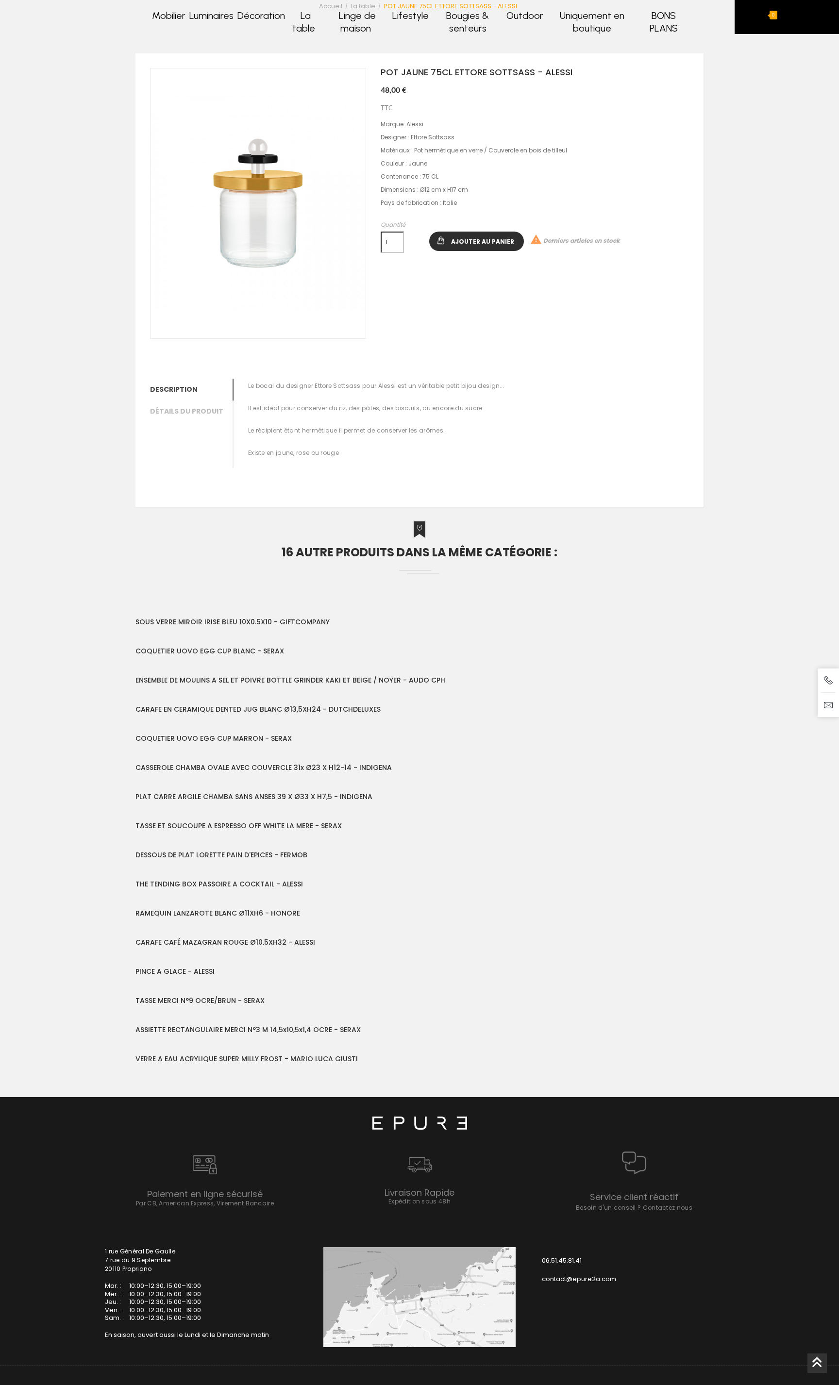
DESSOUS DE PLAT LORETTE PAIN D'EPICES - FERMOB (221, 855)
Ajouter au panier (482, 241)
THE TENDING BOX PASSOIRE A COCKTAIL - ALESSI (219, 884)
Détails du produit (186, 411)
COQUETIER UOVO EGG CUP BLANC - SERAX (209, 651)
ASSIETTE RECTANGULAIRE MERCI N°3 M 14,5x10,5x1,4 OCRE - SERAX (248, 1030)
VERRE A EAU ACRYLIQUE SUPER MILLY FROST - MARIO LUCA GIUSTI (246, 1059)
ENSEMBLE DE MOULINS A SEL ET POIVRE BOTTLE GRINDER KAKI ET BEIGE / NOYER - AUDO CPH (290, 680)
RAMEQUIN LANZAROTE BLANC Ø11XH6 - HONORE (217, 913)
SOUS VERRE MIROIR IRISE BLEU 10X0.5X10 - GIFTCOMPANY (232, 622)
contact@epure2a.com (579, 1279)
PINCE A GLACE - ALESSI (175, 971)
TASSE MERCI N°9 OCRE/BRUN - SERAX (200, 1000)
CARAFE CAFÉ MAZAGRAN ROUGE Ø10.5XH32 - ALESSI (225, 942)
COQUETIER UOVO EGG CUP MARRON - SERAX (213, 738)
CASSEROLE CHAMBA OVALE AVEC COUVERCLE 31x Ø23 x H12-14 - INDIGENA (263, 767)
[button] (764, 15)
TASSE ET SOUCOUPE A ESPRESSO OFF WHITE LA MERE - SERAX (238, 826)
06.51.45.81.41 (562, 1260)
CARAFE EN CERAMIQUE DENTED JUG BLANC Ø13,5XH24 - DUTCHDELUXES (258, 709)
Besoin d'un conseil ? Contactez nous (634, 1207)
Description (174, 389)
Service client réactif (634, 1197)
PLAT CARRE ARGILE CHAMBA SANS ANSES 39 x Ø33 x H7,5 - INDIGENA (253, 796)
